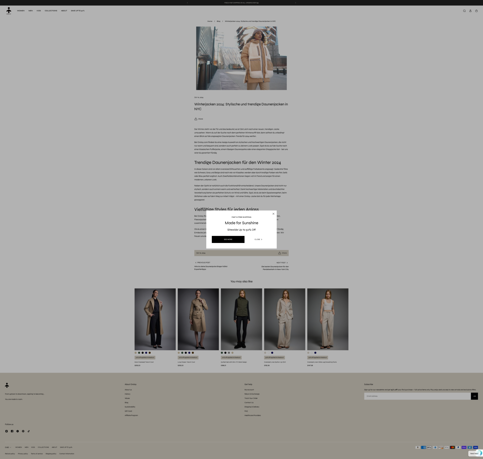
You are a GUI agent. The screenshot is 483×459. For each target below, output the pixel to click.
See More (228, 239)
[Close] (271, 208)
